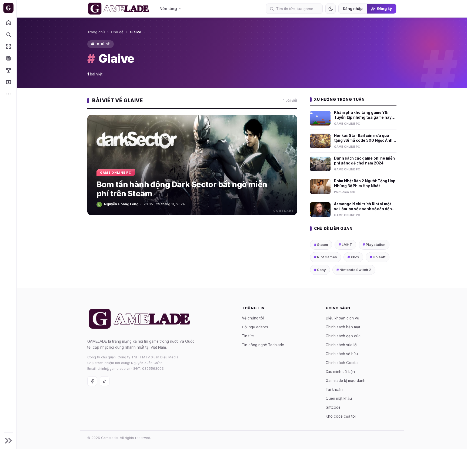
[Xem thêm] (8, 94)
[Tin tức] (8, 58)
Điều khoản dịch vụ (342, 318)
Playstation (374, 244)
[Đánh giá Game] (8, 46)
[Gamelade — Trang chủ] (8, 8)
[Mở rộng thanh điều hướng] (8, 440)
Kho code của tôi (341, 416)
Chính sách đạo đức (343, 336)
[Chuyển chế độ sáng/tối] (330, 9)
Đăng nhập (353, 8)
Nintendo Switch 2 (353, 270)
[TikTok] (104, 381)
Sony (320, 270)
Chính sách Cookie (342, 363)
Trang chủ (96, 32)
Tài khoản (334, 389)
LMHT (345, 244)
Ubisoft (377, 257)
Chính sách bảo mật (343, 327)
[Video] (8, 82)
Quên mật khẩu (339, 398)
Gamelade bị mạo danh (345, 380)
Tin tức (248, 336)
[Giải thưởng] (8, 70)
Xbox (353, 257)
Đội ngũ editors (255, 327)
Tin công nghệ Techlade (263, 345)
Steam (321, 244)
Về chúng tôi (253, 318)
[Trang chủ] (8, 22)
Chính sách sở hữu (342, 354)
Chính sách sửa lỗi (341, 345)
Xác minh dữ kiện (340, 371)
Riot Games (325, 257)
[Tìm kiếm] (8, 34)
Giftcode (333, 407)
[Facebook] (92, 381)
